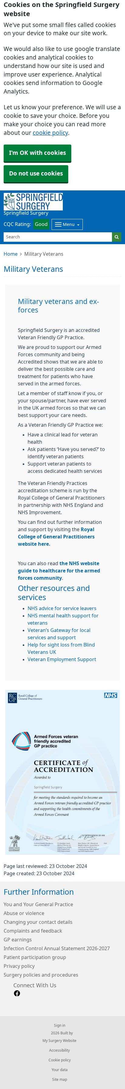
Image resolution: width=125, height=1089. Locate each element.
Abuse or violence (24, 913)
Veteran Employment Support (62, 659)
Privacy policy (19, 966)
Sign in (59, 1025)
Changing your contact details (38, 922)
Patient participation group (35, 957)
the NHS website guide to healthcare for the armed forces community (59, 570)
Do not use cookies (36, 173)
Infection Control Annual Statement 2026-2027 (57, 948)
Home (11, 253)
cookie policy (50, 133)
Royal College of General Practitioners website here (56, 536)
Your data (60, 1070)
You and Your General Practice (38, 904)
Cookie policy (60, 1060)
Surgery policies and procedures (41, 974)
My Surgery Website (59, 1041)
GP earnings (18, 939)
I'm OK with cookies (37, 153)
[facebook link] (17, 993)
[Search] (116, 237)
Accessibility (59, 1050)
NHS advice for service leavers (62, 608)
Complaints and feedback (33, 930)
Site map (59, 1079)
